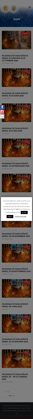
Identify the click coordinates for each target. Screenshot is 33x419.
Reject (10, 216)
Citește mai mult (20, 216)
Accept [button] (24, 212)
